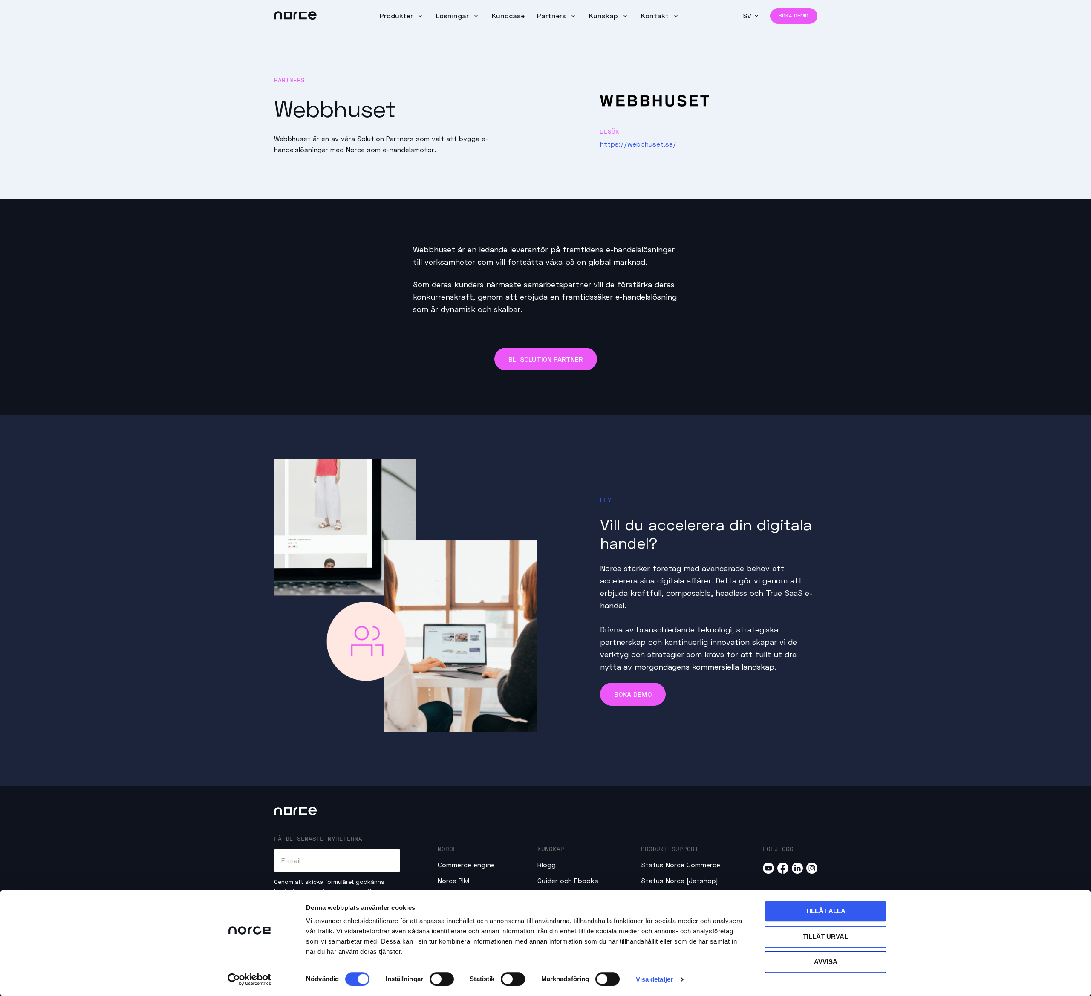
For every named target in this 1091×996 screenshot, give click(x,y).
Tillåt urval (825, 936)
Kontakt (656, 16)
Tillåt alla (825, 911)
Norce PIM (453, 880)
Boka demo (793, 15)
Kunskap (604, 16)
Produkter (397, 16)
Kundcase (508, 16)
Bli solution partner (545, 359)
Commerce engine (466, 864)
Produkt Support (669, 848)
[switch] (442, 979)
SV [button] (747, 16)
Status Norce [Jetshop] (679, 880)
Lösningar (453, 16)
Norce (447, 848)
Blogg (546, 864)
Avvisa (825, 961)
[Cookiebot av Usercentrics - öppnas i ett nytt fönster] (249, 979)
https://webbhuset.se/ (638, 144)
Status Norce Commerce (680, 864)
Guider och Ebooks (567, 880)
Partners (552, 16)
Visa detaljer (654, 979)
